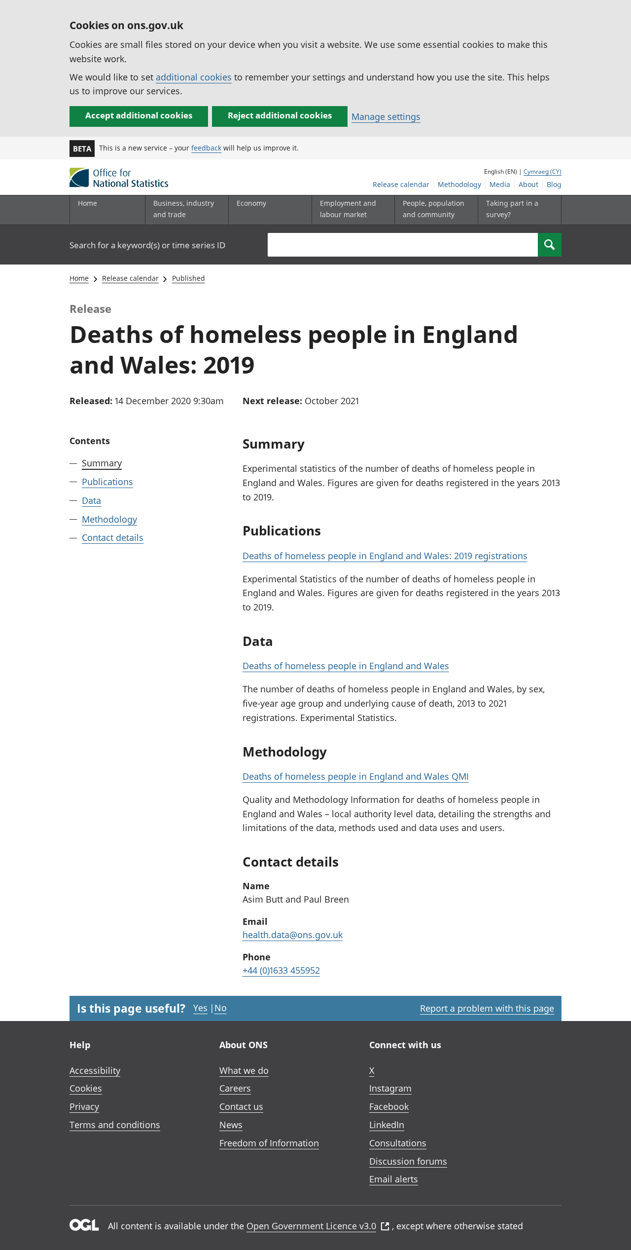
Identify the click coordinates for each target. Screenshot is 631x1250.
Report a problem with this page (487, 1008)
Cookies (86, 1088)
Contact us (241, 1106)
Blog (554, 184)
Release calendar (401, 184)
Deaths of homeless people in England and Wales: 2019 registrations (385, 556)
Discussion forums (408, 1161)
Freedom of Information (269, 1143)
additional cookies (194, 77)
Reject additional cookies (280, 115)
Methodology (459, 184)
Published (188, 278)
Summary (102, 463)
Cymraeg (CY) (542, 171)
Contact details (112, 537)
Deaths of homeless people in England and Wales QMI (356, 776)
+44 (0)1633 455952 (281, 970)
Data (91, 500)
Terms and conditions (115, 1125)
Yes (200, 1008)
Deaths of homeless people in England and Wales (346, 666)
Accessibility (95, 1070)
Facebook (389, 1106)
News (231, 1125)
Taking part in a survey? (512, 208)
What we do (244, 1070)
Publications (107, 482)
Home (87, 203)
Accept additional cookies (138, 115)
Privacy (84, 1106)
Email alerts (393, 1179)
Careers (235, 1088)
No (220, 1008)
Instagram (390, 1088)
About (528, 184)
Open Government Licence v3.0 (311, 1226)
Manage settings (386, 116)
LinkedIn (386, 1125)
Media (500, 184)
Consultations (397, 1143)
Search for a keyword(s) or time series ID (147, 245)
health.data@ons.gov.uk (293, 935)
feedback (206, 147)
